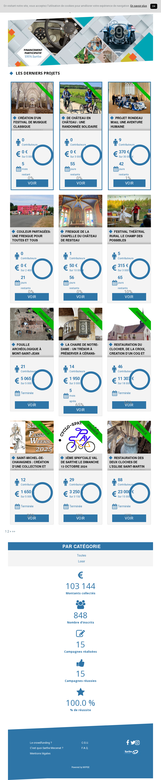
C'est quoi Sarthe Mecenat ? (46, 748)
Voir (32, 183)
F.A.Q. (85, 748)
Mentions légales (40, 753)
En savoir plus (138, 5)
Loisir (81, 561)
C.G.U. (85, 742)
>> (13, 531)
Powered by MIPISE (80, 767)
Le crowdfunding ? (41, 742)
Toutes (81, 555)
